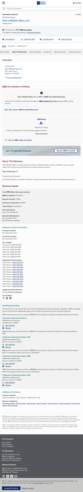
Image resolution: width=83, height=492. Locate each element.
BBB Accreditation (8, 456)
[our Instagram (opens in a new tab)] (15, 477)
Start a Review (7, 444)
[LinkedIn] (10, 298)
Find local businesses (14, 8)
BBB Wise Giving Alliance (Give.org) (14, 470)
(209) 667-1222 (17, 284)
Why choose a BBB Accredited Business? (23, 110)
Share (79, 14)
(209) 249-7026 (17, 279)
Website (8, 328)
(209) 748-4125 (17, 269)
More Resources (60, 52)
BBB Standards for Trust (48, 101)
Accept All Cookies (11, 488)
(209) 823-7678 (29, 39)
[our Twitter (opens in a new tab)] (3, 477)
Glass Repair (31, 403)
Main (4, 46)
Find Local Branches (14, 78)
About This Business (19, 52)
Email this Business (15, 292)
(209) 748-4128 (17, 267)
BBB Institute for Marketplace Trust (14, 468)
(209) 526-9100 (17, 274)
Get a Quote (6, 442)
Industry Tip (48, 52)
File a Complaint (8, 446)
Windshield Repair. (34, 32)
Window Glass (21, 403)
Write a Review (66, 39)
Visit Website (9, 39)
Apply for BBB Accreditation (12, 458)
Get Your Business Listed (10, 454)
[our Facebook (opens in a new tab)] (11, 477)
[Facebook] (7, 298)
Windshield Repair (8, 403)
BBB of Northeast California (20, 192)
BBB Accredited (25, 30)
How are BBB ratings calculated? (20, 140)
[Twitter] (3, 298)
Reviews (11, 46)
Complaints (22, 46)
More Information (41, 134)
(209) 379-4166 (17, 272)
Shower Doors (53, 403)
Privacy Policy (39, 483)
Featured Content (74, 52)
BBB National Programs (10, 472)
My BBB (78, 3)
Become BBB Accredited (66, 151)
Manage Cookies (28, 488)
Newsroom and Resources (11, 460)
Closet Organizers (65, 403)
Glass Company (41, 403)
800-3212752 (10, 326)
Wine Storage (13, 405)
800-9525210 (10, 345)
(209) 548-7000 (17, 286)
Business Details (35, 52)
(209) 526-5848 (17, 276)
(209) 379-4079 (17, 262)
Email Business (48, 39)
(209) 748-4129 (17, 265)
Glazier (4, 405)
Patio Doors (76, 403)
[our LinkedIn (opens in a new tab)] (7, 477)
